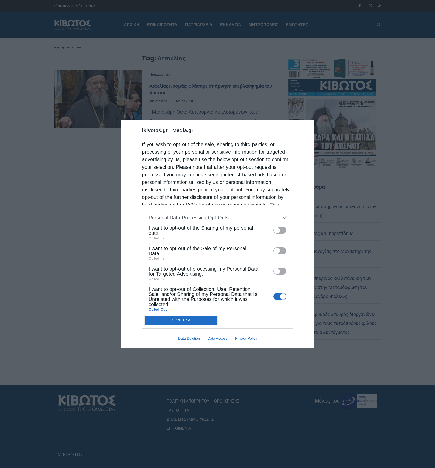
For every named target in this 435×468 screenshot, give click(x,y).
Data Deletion (189, 338)
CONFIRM (181, 320)
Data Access (217, 338)
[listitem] (217, 217)
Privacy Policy (246, 338)
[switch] (279, 230)
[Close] (304, 130)
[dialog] (217, 234)
